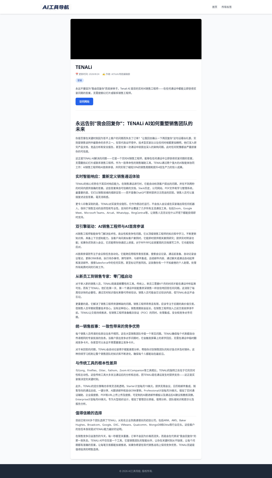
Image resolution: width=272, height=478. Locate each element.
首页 (215, 7)
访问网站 (84, 101)
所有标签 (227, 7)
